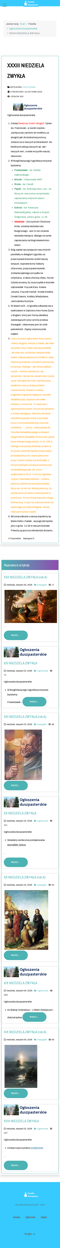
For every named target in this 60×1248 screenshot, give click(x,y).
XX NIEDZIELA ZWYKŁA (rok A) (24, 877)
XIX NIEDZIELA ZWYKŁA (20, 983)
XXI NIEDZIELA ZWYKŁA (20, 663)
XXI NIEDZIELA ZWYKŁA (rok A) (25, 716)
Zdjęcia (44, 1217)
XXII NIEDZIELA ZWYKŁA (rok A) (25, 577)
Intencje (16, 1217)
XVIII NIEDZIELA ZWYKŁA (21, 1121)
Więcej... (15, 635)
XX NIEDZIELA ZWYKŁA (20, 813)
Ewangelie (42, 585)
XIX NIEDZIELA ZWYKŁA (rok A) (25, 1032)
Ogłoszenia (29, 87)
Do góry (28, 1233)
